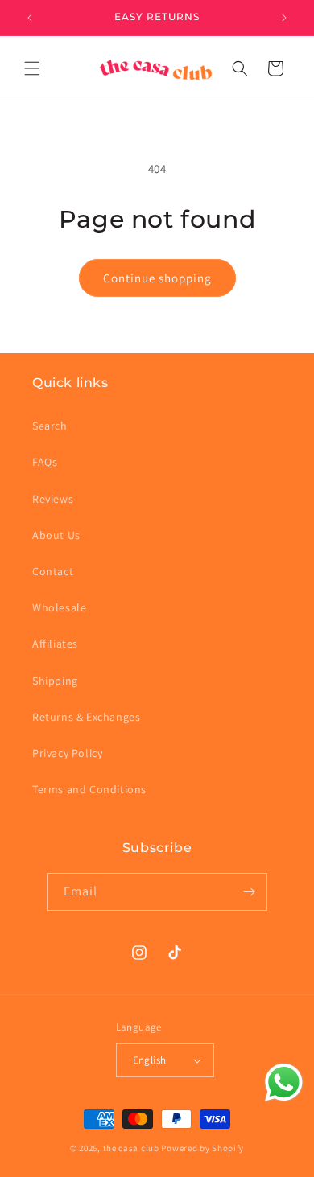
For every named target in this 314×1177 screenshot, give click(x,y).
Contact (52, 571)
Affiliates (55, 643)
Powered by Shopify (202, 1148)
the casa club (131, 1148)
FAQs (44, 462)
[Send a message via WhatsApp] (284, 1082)
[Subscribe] (248, 892)
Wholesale (59, 607)
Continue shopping (157, 278)
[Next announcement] (284, 17)
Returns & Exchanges (86, 717)
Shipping (55, 680)
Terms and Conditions (89, 789)
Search (50, 425)
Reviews (52, 499)
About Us (56, 535)
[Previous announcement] (30, 17)
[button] (32, 68)
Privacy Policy (67, 753)
